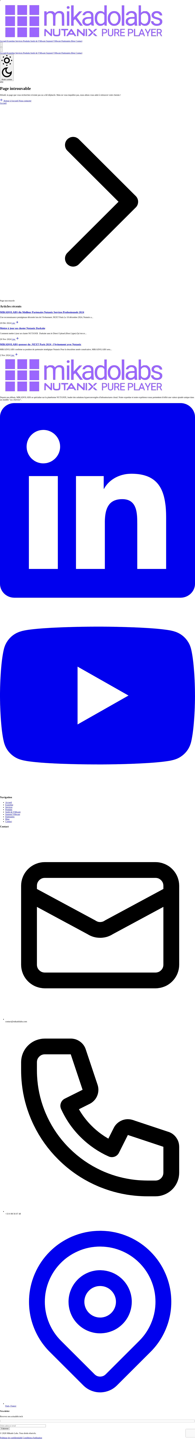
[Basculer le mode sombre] (1, 44)
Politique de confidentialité (11, 1438)
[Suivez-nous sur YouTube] (97, 792)
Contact (79, 41)
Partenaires (66, 41)
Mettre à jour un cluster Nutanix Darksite (22, 328)
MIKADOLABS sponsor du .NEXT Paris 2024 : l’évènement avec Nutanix (40, 344)
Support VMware (53, 41)
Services (19, 41)
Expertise (11, 41)
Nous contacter (25, 101)
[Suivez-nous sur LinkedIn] (97, 597)
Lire (13, 323)
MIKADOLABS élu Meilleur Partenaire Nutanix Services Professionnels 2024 (42, 312)
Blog (73, 41)
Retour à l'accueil (11, 101)
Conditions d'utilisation (32, 1438)
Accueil (3, 41)
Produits (26, 41)
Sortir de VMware (38, 41)
